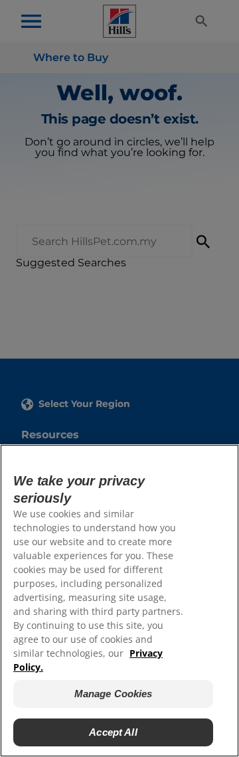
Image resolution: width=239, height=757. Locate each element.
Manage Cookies (113, 693)
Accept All (113, 732)
